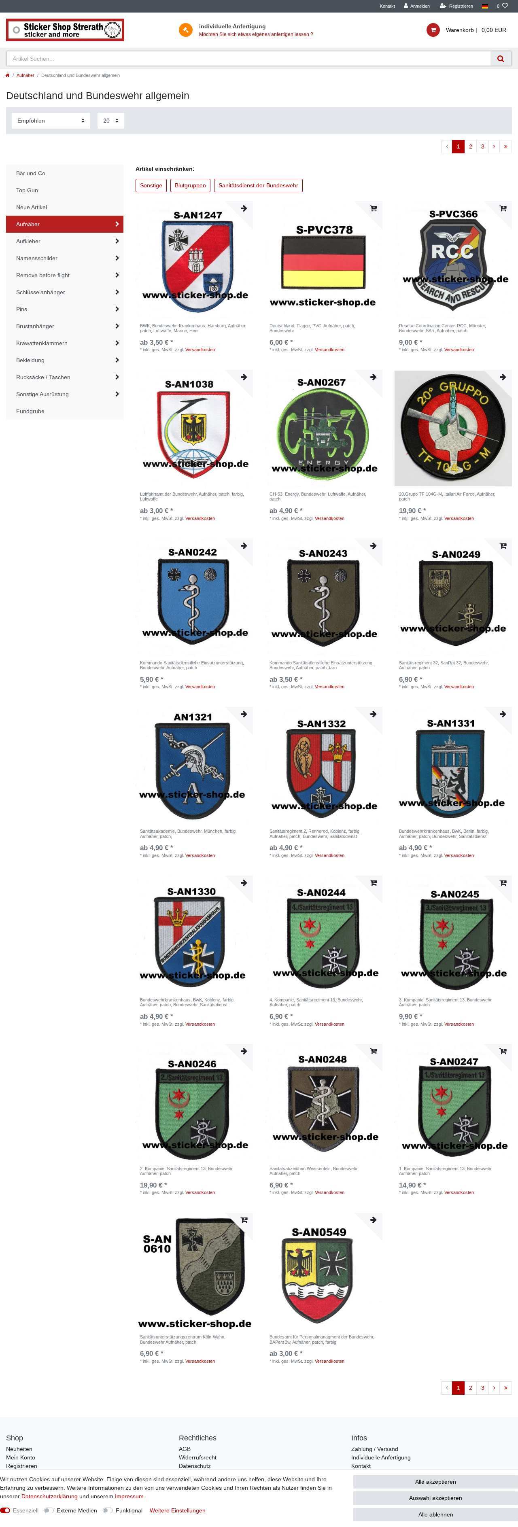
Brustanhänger (35, 326)
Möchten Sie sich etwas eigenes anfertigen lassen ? (256, 34)
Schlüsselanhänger (40, 292)
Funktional (129, 1510)
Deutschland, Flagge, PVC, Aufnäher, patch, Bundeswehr (312, 328)
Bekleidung (30, 360)
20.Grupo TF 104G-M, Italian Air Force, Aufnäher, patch (447, 496)
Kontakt (387, 6)
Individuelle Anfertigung (381, 1457)
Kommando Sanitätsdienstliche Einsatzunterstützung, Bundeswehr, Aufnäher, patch (192, 665)
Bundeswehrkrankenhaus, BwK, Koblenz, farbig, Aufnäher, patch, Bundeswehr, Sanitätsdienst (187, 1002)
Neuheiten (19, 1449)
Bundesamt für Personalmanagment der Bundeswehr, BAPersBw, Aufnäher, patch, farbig (322, 1339)
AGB (185, 1449)
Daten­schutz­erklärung (49, 1496)
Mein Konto (20, 1457)
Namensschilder (36, 258)
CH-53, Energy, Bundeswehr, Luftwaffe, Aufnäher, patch (318, 496)
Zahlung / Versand (374, 1449)
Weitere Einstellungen (178, 1510)
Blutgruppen (190, 185)
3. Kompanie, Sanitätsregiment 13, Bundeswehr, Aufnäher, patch (446, 1002)
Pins (21, 309)
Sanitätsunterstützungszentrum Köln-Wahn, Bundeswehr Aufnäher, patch (182, 1339)
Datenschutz (195, 1466)
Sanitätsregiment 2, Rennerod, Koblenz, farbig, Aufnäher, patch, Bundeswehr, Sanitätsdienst (315, 833)
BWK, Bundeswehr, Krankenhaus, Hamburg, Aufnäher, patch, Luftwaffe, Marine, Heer (193, 328)
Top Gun (27, 190)
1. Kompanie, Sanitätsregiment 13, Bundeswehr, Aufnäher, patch (446, 1171)
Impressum (129, 1496)
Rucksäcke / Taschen (43, 377)
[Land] (485, 6)
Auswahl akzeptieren (435, 1498)
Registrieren (21, 1466)
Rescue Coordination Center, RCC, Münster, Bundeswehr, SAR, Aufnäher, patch (442, 328)
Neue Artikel (31, 207)
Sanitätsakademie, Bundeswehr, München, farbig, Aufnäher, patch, (188, 833)
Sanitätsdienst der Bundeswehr (258, 185)
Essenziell (25, 1510)
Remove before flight (43, 275)
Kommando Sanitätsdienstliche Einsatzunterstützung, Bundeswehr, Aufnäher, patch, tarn (322, 665)
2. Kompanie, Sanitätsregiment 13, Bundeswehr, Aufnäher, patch (187, 1171)
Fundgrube (30, 411)
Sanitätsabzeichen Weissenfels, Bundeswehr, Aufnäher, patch (314, 1171)
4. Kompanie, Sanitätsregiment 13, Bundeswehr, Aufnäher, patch (316, 1002)
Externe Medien (77, 1510)
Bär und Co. (31, 173)
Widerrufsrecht (198, 1457)
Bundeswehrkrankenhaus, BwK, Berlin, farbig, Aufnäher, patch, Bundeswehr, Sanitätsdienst (444, 833)
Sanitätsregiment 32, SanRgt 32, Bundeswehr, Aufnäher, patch (444, 665)
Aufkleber (28, 241)
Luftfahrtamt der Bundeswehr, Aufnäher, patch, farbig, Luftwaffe (192, 496)
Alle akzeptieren (435, 1481)
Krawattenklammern (42, 343)
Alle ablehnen (435, 1514)
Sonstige (151, 185)
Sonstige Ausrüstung (42, 394)
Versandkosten (200, 349)
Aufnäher (25, 75)
